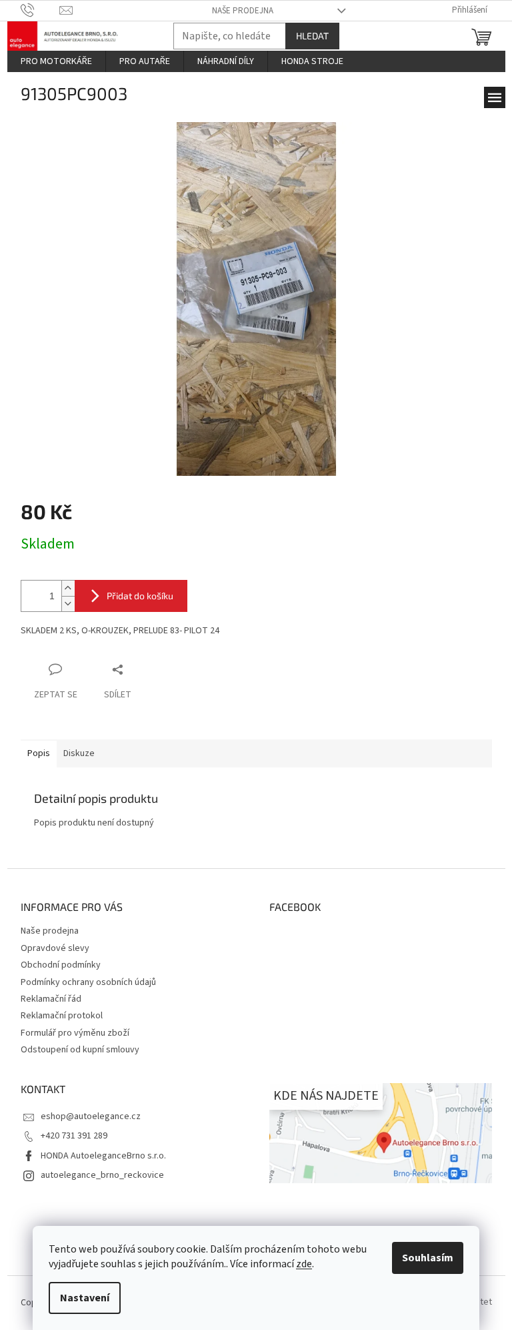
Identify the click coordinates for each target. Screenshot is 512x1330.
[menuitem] (56, 61)
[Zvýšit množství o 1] (68, 588)
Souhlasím (427, 1258)
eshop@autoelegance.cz (91, 1116)
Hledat (312, 35)
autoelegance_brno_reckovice (102, 1175)
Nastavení (84, 1298)
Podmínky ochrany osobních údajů (88, 982)
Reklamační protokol (62, 1015)
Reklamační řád (51, 999)
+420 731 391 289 (74, 1135)
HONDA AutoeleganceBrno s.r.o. (103, 1155)
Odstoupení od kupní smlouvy (80, 1049)
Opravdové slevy (55, 948)
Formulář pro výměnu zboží (75, 1033)
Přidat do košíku (140, 595)
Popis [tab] (38, 753)
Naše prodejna (242, 11)
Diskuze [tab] (79, 753)
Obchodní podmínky (61, 965)
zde (304, 1264)
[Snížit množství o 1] (68, 603)
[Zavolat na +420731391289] (40, 10)
